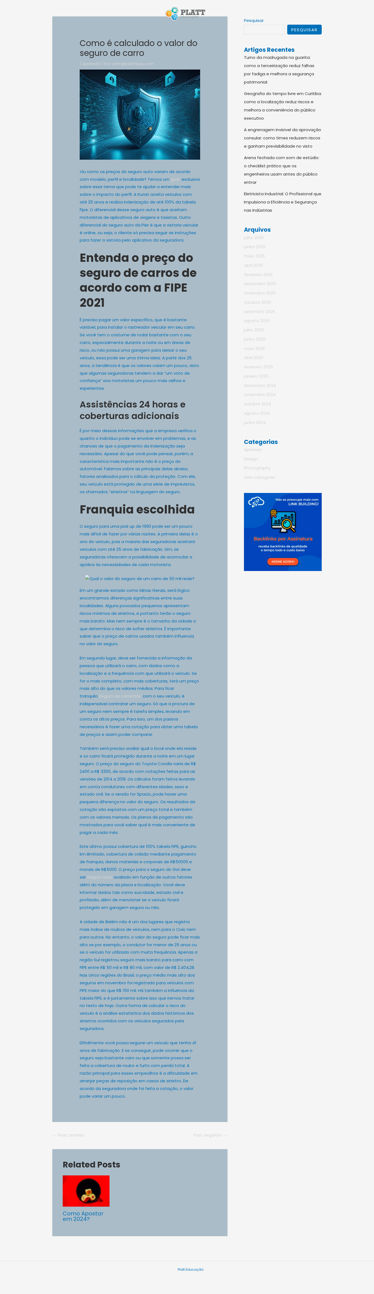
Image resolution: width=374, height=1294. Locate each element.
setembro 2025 (259, 311)
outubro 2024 (257, 404)
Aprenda (91, 64)
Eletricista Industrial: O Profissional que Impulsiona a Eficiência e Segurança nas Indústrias (282, 202)
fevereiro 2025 (258, 367)
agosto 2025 (257, 320)
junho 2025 (255, 339)
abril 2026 (253, 265)
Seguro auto (100, 877)
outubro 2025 (257, 302)
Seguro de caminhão (120, 696)
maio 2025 (254, 348)
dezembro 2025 (260, 283)
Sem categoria (259, 477)
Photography (257, 468)
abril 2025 (253, 357)
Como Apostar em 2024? (83, 1216)
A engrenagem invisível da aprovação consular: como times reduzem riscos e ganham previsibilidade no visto (282, 138)
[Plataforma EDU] (185, 13)
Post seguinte (210, 1135)
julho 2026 (254, 237)
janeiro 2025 (256, 376)
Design (251, 459)
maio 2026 (254, 256)
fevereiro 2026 (258, 274)
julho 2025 (254, 330)
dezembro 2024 (260, 385)
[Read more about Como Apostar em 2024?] (86, 1190)
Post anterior (69, 1135)
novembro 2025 (260, 293)
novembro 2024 (260, 394)
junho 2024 (255, 422)
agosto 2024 (257, 413)
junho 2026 (254, 246)
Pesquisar (304, 30)
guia (175, 179)
